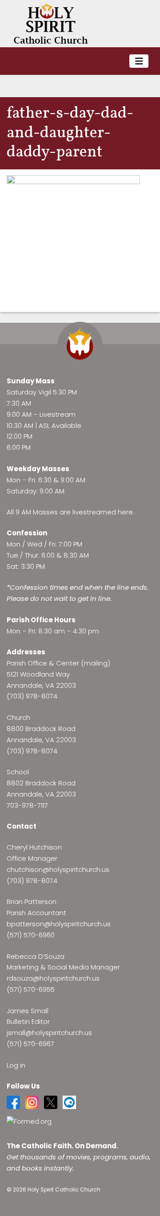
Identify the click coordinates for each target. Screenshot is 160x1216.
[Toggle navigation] (139, 61)
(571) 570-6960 (31, 935)
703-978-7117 (27, 805)
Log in (16, 1065)
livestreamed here (102, 512)
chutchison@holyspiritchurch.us (58, 869)
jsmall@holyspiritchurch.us (49, 1032)
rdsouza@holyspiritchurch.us (53, 978)
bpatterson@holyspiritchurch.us (59, 923)
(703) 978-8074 (32, 696)
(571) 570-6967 (30, 1043)
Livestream (58, 414)
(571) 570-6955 (31, 989)
